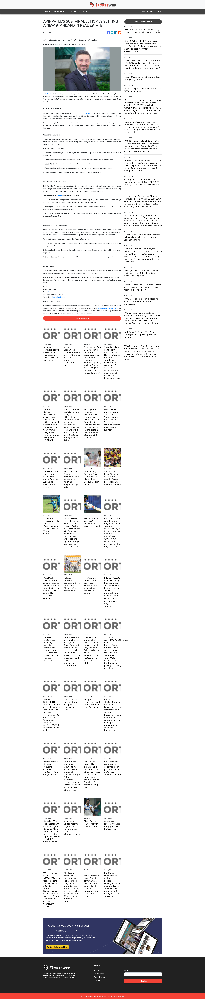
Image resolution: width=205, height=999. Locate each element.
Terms (96, 970)
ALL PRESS (75, 11)
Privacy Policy (99, 974)
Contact (97, 980)
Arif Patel (47, 94)
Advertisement (99, 977)
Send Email (52, 292)
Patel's (59, 195)
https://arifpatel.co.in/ (58, 297)
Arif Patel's (87, 113)
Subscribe (143, 981)
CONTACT (87, 11)
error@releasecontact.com (108, 308)
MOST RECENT (60, 11)
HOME (47, 11)
